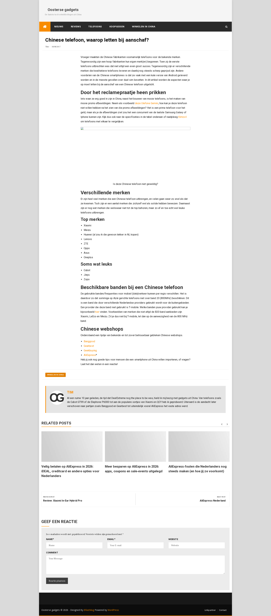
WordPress (113, 609)
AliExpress (90, 355)
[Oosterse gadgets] (44, 27)
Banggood (89, 341)
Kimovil (182, 116)
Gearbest (89, 345)
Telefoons (95, 26)
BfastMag (89, 609)
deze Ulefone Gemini (146, 103)
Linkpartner (210, 610)
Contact (222, 610)
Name (50, 539)
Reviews (76, 26)
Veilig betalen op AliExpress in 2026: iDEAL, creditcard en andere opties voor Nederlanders (70, 471)
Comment (52, 552)
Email (111, 539)
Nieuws (58, 26)
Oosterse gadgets (63, 10)
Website (173, 539)
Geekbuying (90, 350)
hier (97, 311)
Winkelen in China (143, 26)
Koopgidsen (117, 26)
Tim (47, 46)
